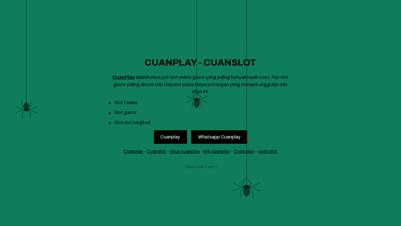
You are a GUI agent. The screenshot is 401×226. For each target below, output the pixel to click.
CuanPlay (123, 77)
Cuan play (244, 151)
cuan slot (267, 151)
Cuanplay (170, 136)
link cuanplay (217, 151)
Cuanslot (156, 151)
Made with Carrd (200, 167)
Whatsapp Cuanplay (219, 136)
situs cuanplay (185, 151)
